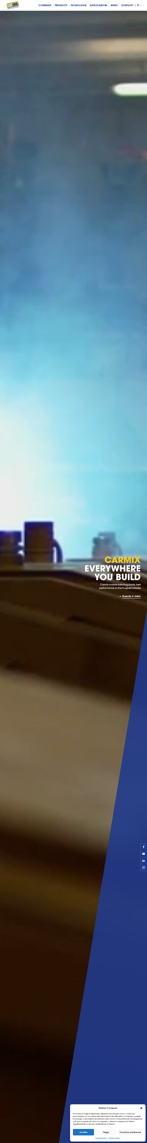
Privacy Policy (114, 1138)
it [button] (138, 5)
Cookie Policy (101, 1138)
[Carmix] (12, 5)
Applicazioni (98, 5)
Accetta (83, 1132)
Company (45, 5)
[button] (141, 1108)
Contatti (127, 5)
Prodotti (61, 5)
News (114, 5)
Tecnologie (78, 5)
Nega (106, 1132)
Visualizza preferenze (130, 1132)
